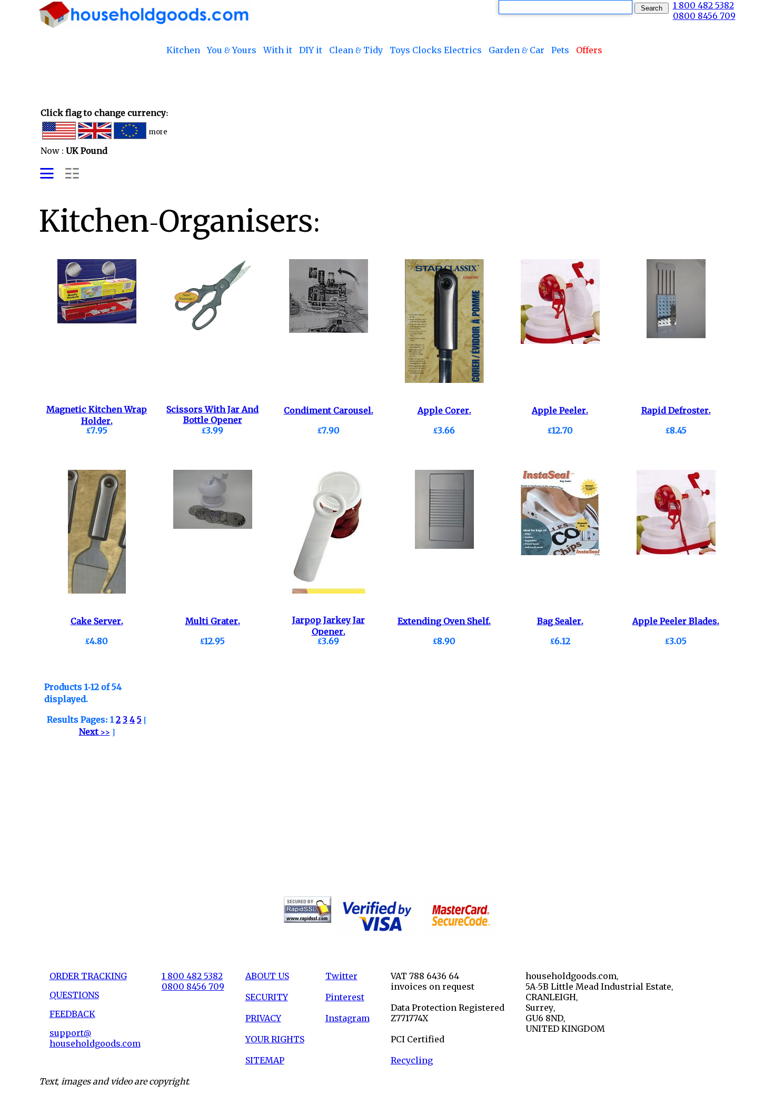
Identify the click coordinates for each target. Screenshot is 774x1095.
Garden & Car (516, 50)
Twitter (341, 976)
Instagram (347, 1018)
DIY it (310, 50)
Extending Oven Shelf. (444, 621)
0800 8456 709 (704, 16)
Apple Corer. (444, 410)
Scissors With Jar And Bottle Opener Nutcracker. (212, 420)
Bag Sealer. (560, 621)
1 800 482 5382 (703, 5)
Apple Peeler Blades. (675, 621)
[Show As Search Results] (60, 177)
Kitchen (183, 50)
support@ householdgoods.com (95, 1038)
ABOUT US (267, 976)
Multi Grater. (212, 621)
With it (277, 50)
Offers (589, 50)
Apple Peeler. (560, 410)
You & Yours (231, 50)
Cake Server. (97, 621)
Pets (560, 50)
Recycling (412, 1060)
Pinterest (344, 997)
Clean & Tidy (356, 50)
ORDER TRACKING (88, 976)
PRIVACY (263, 1018)
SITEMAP (264, 1060)
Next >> (94, 731)
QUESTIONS (74, 995)
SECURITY (266, 997)
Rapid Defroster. (676, 410)
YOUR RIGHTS (274, 1039)
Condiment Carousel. (328, 410)
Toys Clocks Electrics (436, 50)
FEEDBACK (72, 1014)
